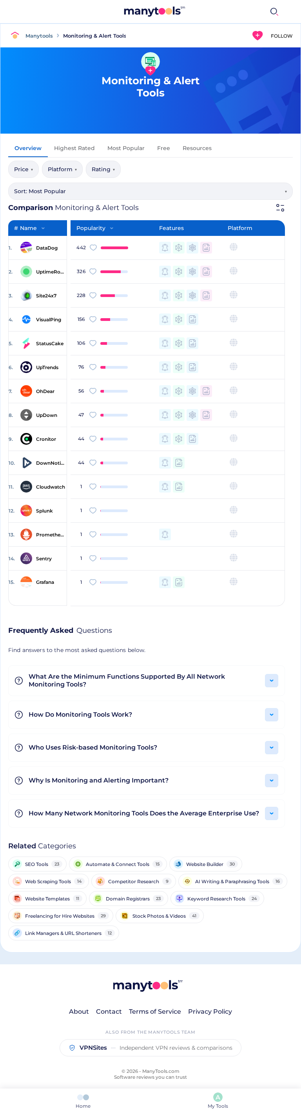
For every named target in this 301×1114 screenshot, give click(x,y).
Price (23, 169)
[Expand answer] (271, 680)
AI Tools (188, 11)
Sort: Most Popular (150, 191)
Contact (109, 1011)
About (79, 1011)
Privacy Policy (210, 1011)
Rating (103, 169)
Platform (62, 169)
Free (163, 148)
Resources (197, 148)
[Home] (16, 35)
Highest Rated (74, 148)
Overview (28, 148)
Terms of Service (155, 1011)
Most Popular (126, 148)
